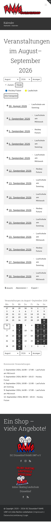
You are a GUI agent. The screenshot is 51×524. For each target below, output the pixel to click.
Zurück (11, 85)
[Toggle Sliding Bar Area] (49, 2)
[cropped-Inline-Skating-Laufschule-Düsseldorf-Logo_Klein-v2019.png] (25, 467)
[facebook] (21, 461)
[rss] (30, 461)
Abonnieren (21, 288)
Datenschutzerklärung (13, 515)
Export (34, 288)
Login (26, 515)
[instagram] (25, 461)
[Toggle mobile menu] (46, 5)
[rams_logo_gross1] (25, 435)
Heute (19, 85)
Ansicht (9, 289)
